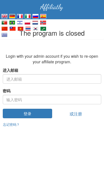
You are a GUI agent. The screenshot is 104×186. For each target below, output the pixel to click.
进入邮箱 (10, 70)
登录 (27, 113)
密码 (7, 90)
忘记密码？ (11, 124)
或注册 (76, 113)
